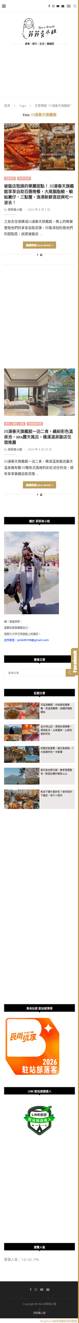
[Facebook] (49, 6)
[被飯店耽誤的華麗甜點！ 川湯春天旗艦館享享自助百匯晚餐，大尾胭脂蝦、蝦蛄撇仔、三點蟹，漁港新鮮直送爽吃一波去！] (39, 147)
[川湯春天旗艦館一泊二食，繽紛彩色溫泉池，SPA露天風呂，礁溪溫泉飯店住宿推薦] (39, 392)
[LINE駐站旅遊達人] (39, 1105)
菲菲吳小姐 (15, 209)
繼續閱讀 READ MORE (38, 245)
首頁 (7, 105)
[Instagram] (53, 6)
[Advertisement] (39, 75)
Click (75, 661)
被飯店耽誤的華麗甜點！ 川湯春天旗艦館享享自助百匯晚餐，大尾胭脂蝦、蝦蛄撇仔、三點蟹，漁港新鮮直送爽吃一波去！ (39, 193)
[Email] (62, 6)
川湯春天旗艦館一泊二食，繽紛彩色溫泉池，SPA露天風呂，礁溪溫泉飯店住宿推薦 (38, 436)
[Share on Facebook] (37, 254)
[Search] (75, 6)
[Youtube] (58, 6)
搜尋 (70, 673)
